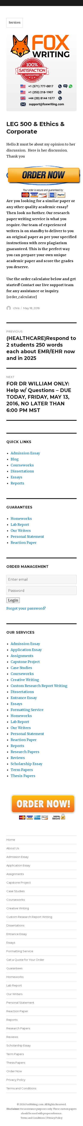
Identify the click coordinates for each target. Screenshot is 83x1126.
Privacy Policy (15, 1079)
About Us (12, 848)
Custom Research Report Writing (39, 686)
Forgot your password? (26, 608)
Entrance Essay (24, 698)
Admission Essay (25, 453)
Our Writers (21, 530)
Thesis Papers (23, 776)
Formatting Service (27, 710)
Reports (17, 483)
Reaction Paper (24, 542)
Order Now (14, 1071)
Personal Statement (27, 536)
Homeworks (21, 518)
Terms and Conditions (21, 1088)
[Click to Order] (41, 181)
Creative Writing (25, 680)
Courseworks (22, 465)
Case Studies (21, 668)
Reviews (18, 758)
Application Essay (26, 650)
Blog (15, 459)
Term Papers (22, 770)
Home (10, 839)
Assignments (22, 656)
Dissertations (22, 471)
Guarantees (14, 968)
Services (14, 22)
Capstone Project (25, 662)
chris (16, 308)
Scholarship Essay (26, 764)
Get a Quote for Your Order (25, 959)
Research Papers (25, 752)
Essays (16, 477)
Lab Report (20, 524)
